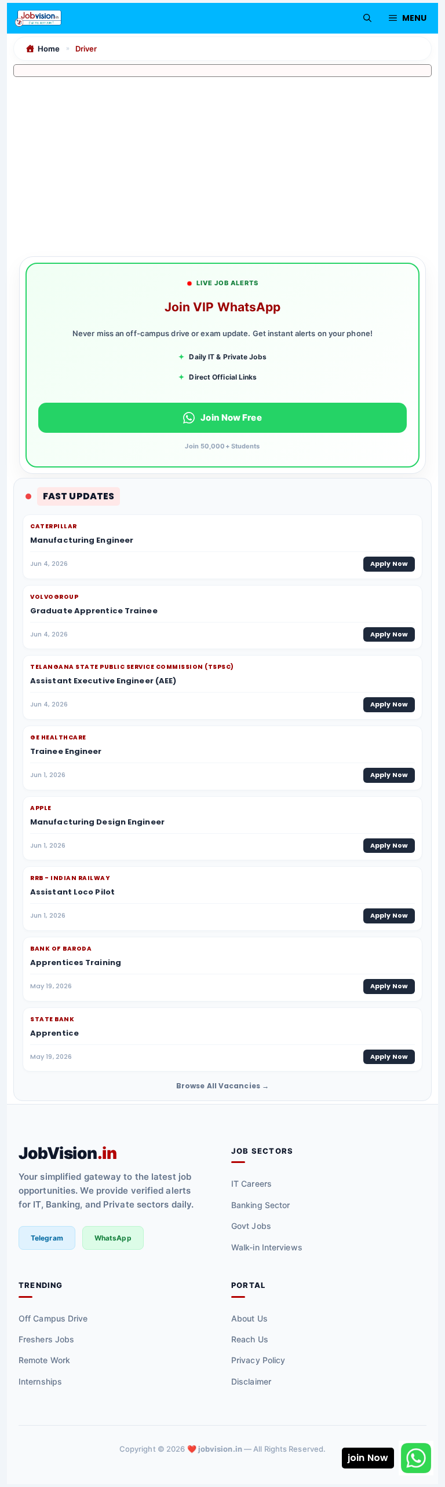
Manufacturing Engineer (81, 540)
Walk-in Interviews (266, 1247)
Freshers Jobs (46, 1339)
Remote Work (44, 1360)
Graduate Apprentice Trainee (94, 610)
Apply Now (389, 563)
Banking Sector (260, 1205)
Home (49, 48)
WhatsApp (113, 1238)
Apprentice (54, 1033)
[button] (367, 18)
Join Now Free (230, 417)
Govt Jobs (251, 1226)
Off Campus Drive (53, 1318)
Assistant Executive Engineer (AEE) (103, 680)
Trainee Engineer (66, 751)
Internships (40, 1381)
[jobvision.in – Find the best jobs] (38, 18)
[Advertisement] (222, 163)
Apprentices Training (75, 962)
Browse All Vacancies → (222, 1086)
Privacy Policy (258, 1360)
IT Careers (251, 1183)
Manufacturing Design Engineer (97, 821)
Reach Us (249, 1339)
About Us (249, 1318)
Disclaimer (251, 1381)
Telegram (47, 1238)
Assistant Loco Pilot (72, 891)
